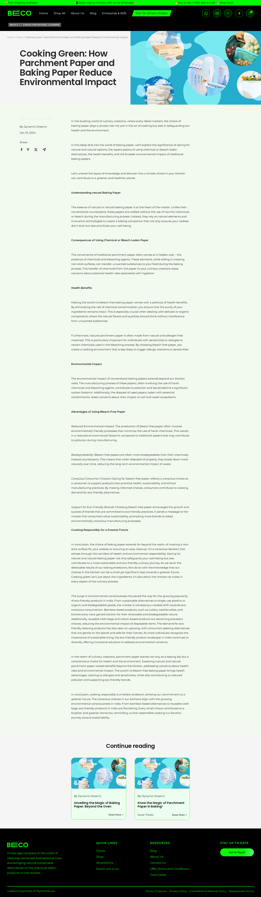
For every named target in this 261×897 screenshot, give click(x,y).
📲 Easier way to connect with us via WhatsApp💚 (106, 2)
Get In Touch (237, 852)
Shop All (59, 13)
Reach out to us (107, 868)
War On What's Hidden (151, 13)
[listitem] (21, 149)
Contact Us (158, 862)
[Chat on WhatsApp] (206, 13)
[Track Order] (217, 13)
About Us (77, 13)
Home (43, 13)
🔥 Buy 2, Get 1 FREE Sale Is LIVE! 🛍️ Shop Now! (204, 2)
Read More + (115, 814)
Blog (93, 13)
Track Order (158, 875)
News (20, 37)
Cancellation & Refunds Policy (207, 891)
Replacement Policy (241, 891)
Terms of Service (156, 891)
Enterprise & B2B (114, 13)
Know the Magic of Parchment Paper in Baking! (161, 805)
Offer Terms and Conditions (169, 868)
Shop (100, 856)
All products (104, 862)
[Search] (228, 13)
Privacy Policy (178, 891)
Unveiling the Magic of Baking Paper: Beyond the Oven (97, 805)
